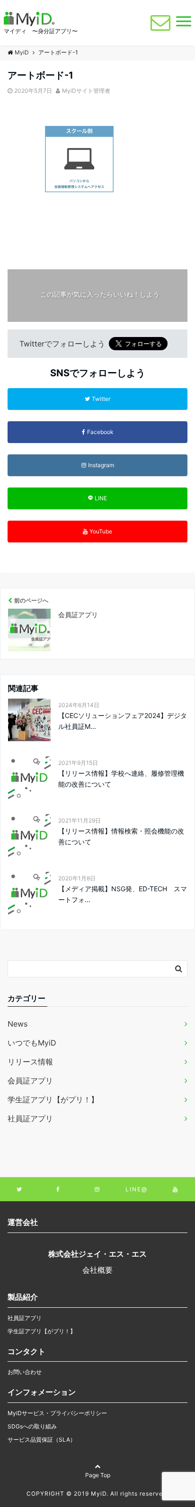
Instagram (101, 465)
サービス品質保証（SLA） (42, 1439)
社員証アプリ (30, 1118)
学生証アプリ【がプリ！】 (53, 1099)
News (17, 1023)
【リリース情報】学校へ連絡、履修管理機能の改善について (121, 778)
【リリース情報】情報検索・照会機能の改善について (121, 836)
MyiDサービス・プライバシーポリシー (57, 1413)
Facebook (100, 431)
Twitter (101, 398)
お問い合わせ (25, 1371)
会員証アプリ (30, 1080)
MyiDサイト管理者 (86, 90)
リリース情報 (30, 1061)
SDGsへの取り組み (32, 1426)
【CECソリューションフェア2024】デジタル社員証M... (122, 720)
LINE (101, 498)
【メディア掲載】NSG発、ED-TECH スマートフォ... (122, 894)
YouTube (100, 531)
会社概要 (97, 1270)
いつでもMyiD (32, 1042)
